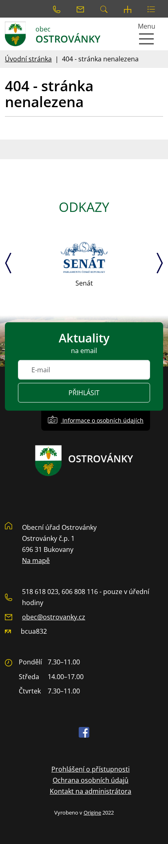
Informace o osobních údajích (102, 420)
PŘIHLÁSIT (84, 392)
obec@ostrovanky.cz (53, 616)
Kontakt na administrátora (90, 791)
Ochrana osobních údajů (90, 780)
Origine (92, 812)
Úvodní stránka (28, 58)
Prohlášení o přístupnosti (90, 769)
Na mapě (36, 560)
